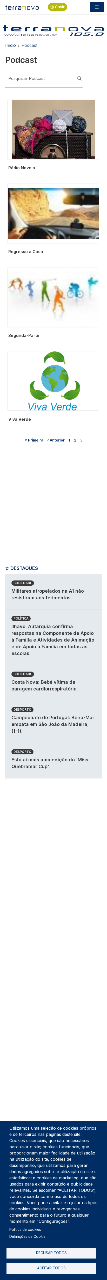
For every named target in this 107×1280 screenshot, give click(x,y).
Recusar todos (51, 1253)
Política (21, 618)
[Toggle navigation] (97, 7)
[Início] (22, 7)
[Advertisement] (53, 506)
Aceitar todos (51, 1268)
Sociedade (23, 583)
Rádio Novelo (21, 103)
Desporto (22, 709)
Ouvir (60, 7)
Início (10, 45)
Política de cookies (25, 1229)
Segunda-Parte (23, 270)
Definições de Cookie (27, 1236)
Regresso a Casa (24, 186)
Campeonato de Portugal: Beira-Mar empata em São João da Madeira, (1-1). (52, 724)
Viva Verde (18, 354)
